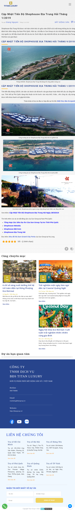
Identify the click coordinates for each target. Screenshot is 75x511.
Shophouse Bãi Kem (12, 229)
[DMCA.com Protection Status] (46, 508)
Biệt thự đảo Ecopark (66, 101)
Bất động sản (62, 22)
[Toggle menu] (70, 4)
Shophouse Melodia (12, 226)
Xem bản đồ (11, 458)
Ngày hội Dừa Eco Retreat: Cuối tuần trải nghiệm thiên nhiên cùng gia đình (54, 332)
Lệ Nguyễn (6, 294)
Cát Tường (42, 291)
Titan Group (32, 508)
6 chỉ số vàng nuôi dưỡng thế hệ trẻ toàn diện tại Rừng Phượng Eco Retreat (18, 288)
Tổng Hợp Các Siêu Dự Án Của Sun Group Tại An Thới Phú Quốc (31, 222)
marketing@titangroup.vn (17, 401)
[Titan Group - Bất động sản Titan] (11, 4)
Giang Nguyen (12, 22)
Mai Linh (41, 339)
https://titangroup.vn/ (16, 411)
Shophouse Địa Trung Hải (14, 232)
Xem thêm (6, 304)
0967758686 (14, 390)
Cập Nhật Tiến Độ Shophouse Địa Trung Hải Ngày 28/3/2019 (34, 213)
